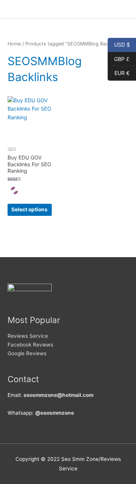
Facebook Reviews (30, 345)
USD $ (119, 44)
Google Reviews (27, 353)
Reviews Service (28, 336)
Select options (29, 209)
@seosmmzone (54, 413)
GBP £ (119, 58)
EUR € (119, 72)
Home (14, 44)
